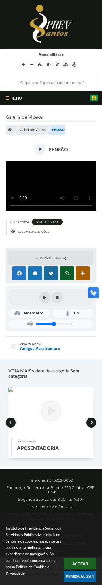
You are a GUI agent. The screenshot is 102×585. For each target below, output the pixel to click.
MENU (16, 98)
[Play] (45, 297)
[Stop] (57, 297)
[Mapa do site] (65, 64)
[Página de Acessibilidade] (74, 64)
